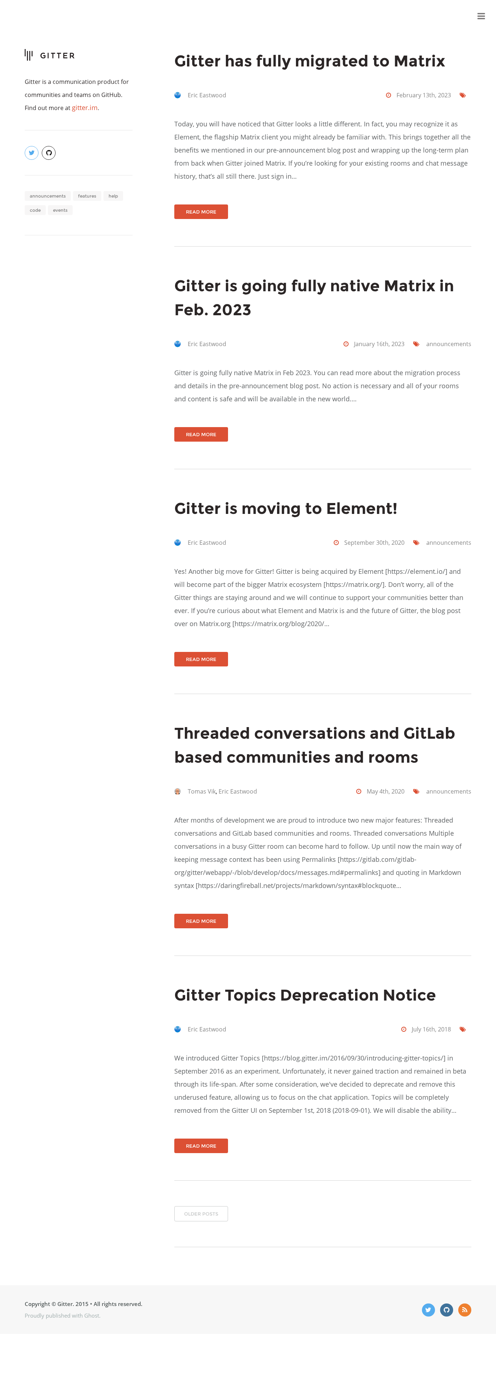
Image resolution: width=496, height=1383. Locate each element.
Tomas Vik (202, 791)
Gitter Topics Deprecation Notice (305, 995)
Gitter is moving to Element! (286, 508)
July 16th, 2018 (431, 1029)
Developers (422, 16)
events (60, 210)
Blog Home (352, 16)
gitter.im (85, 107)
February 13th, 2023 (424, 95)
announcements (48, 196)
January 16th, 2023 (379, 344)
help (113, 196)
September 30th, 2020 (374, 543)
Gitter (387, 16)
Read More (201, 212)
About (457, 16)
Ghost (91, 1315)
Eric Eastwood (207, 95)
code (35, 210)
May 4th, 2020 (385, 791)
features (87, 196)
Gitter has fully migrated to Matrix (309, 60)
